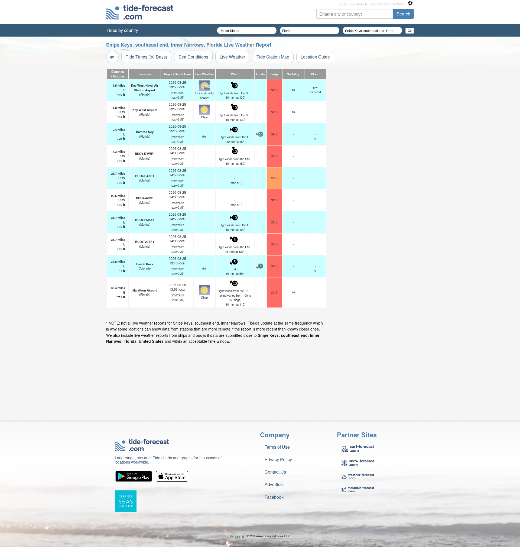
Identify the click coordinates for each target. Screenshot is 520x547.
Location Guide (315, 57)
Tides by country (122, 30)
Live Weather (232, 57)
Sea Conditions (193, 57)
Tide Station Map (272, 57)
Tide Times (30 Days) (146, 57)
